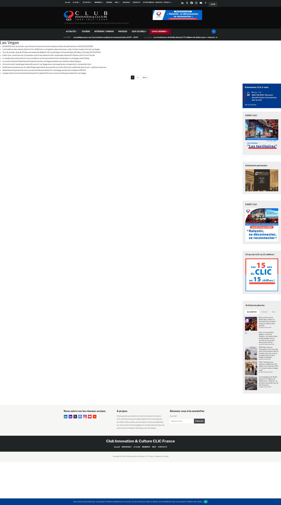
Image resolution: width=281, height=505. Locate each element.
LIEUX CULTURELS (139, 31)
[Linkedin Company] (182, 3)
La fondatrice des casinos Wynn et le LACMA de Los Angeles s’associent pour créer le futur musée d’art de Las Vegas (51, 49)
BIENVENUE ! (127, 447)
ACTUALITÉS (71, 31)
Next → (145, 77)
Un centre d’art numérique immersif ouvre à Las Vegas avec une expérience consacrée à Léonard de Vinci (46, 64)
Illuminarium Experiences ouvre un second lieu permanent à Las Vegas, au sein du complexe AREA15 (44, 70)
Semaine (264, 312)
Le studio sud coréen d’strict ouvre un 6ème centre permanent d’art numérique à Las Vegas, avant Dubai (45, 58)
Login (213, 4)
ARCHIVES (126, 2)
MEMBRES (98, 2)
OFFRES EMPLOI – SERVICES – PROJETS (156, 2)
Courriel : (173, 416)
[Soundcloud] (205, 3)
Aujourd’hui (252, 312)
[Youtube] (201, 3)
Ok (206, 501)
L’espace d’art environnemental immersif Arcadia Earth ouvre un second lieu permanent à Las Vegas (44, 73)
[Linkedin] (70, 416)
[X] (187, 3)
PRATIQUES (122, 31)
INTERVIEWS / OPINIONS (104, 31)
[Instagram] (196, 3)
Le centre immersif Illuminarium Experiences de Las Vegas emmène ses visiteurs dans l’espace (41, 61)
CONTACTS (136, 2)
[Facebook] (191, 3)
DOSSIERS (86, 31)
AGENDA (109, 2)
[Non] (278, 502)
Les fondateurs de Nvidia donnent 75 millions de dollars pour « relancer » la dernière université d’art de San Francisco (191, 37)
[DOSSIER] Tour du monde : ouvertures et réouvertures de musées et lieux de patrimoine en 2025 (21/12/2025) (47, 46)
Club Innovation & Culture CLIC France (140, 441)
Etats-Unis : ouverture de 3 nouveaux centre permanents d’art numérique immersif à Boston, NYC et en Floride (48, 55)
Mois (274, 312)
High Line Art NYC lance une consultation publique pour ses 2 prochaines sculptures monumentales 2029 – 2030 (76, 37)
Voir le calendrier (250, 105)
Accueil (67, 2)
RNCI (116, 2)
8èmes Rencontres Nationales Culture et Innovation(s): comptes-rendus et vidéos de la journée (267, 321)
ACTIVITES (86, 2)
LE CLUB (75, 2)
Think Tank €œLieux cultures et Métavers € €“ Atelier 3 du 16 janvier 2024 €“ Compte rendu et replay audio (268, 366)
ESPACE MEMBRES (159, 31)
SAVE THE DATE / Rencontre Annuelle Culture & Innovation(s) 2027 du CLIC (264, 97)
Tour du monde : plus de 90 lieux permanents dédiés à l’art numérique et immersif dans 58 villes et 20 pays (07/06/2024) (51, 52)
